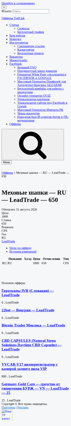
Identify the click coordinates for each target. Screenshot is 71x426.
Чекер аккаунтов (28, 113)
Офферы (15, 124)
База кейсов (17, 35)
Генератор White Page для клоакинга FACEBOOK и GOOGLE (41, 76)
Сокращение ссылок (31, 46)
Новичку (15, 39)
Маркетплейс (18, 60)
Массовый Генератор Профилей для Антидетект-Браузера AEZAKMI (41, 83)
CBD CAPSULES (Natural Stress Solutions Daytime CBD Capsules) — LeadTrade (32, 345)
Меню (6, 162)
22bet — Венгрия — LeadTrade (28, 310)
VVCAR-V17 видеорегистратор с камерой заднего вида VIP (30, 366)
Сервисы (23, 28)
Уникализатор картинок (33, 99)
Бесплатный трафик (30, 32)
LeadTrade (8, 241)
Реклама (22, 407)
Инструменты (18, 42)
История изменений (22, 251)
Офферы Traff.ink (13, 18)
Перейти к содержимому (18, 3)
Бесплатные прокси (30, 53)
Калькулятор (25, 49)
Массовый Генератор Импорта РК (40, 109)
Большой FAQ (26, 67)
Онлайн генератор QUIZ (34, 95)
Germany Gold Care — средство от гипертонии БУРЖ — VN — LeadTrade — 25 (35, 388)
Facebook (15, 63)
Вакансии (16, 56)
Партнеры (8, 407)
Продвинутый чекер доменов (37, 71)
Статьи (14, 25)
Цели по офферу (20, 248)
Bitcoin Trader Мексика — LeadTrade (33, 325)
